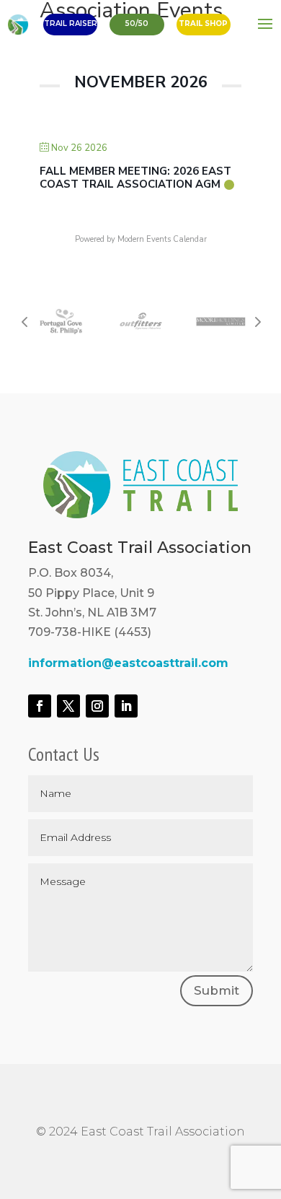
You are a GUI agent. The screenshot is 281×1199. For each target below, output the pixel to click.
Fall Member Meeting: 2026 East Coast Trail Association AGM (135, 177)
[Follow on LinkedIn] (126, 706)
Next (256, 321)
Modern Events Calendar (162, 239)
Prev (24, 321)
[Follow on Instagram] (97, 706)
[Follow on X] (68, 706)
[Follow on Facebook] (39, 706)
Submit (216, 990)
